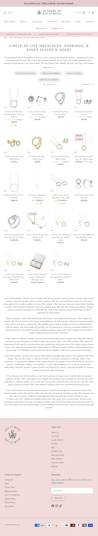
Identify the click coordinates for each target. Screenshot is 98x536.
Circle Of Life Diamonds (49, 80)
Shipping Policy (11, 491)
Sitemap (54, 466)
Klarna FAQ (9, 506)
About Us (54, 432)
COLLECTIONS (37, 22)
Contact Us (9, 479)
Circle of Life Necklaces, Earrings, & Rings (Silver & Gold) (27, 38)
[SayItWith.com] (49, 12)
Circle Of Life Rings (74, 73)
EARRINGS (90, 22)
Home (5, 38)
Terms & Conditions (12, 495)
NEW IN (23, 22)
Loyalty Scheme (57, 440)
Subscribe (58, 498)
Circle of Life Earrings (51, 73)
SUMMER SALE (57, 28)
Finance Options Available (49, 34)
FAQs (7, 483)
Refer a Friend (56, 458)
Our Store (55, 436)
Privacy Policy (10, 487)
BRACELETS (66, 22)
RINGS (78, 22)
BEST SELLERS (9, 22)
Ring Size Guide (57, 455)
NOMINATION (40, 28)
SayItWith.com (14, 525)
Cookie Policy (10, 498)
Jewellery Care (56, 451)
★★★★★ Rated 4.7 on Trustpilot (79, 34)
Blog (53, 447)
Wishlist (54, 443)
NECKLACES (52, 22)
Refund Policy (10, 502)
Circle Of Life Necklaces (25, 73)
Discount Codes (57, 462)
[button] (10, 119)
